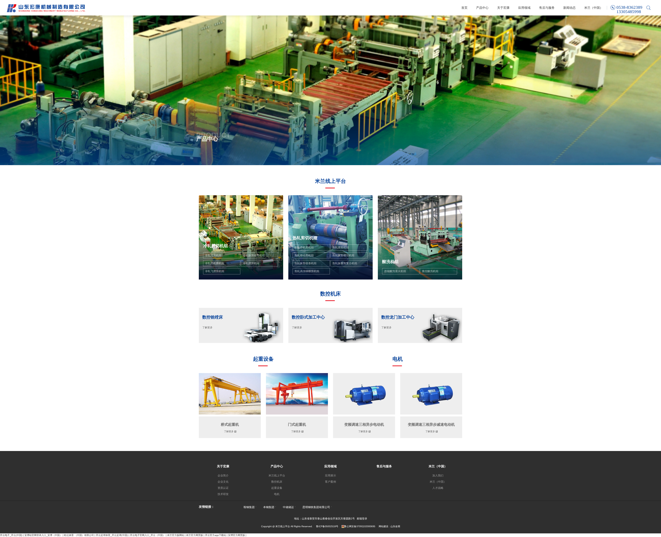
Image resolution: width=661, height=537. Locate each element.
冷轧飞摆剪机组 (214, 271)
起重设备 (276, 487)
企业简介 (223, 475)
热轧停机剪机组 (304, 247)
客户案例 (330, 481)
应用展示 (330, 475)
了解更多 (229, 431)
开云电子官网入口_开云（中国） (147, 535)
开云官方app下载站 (215, 535)
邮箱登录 (362, 518)
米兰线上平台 (277, 475)
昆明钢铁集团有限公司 (316, 507)
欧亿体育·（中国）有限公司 (79, 535)
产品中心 (482, 7)
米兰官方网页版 (194, 535)
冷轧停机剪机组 (214, 263)
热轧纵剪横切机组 (343, 255)
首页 (464, 7)
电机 (277, 494)
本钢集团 (268, 507)
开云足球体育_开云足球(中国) (112, 535)
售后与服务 (547, 7)
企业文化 (223, 481)
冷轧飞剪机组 (213, 255)
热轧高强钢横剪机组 (307, 271)
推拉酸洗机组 (430, 271)
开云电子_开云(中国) (11, 535)
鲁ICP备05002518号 (327, 526)
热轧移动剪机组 (304, 255)
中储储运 (288, 507)
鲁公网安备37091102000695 (359, 526)
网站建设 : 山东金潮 (389, 526)
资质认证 (223, 487)
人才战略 (437, 487)
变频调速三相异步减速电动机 (431, 424)
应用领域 (524, 7)
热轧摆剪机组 (340, 247)
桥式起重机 (230, 424)
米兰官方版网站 (175, 535)
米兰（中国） (593, 7)
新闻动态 (569, 7)
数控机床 (276, 481)
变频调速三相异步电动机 (364, 424)
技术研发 (223, 494)
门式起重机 (297, 424)
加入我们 (437, 475)
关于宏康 (503, 7)
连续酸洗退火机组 (395, 271)
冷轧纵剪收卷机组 (254, 255)
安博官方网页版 (236, 535)
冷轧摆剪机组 (251, 263)
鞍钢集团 (249, 507)
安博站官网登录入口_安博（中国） (43, 535)
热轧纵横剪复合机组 (344, 263)
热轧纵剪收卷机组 (306, 263)
